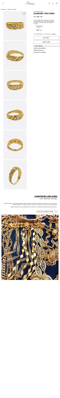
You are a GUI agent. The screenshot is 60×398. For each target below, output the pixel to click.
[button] (3, 3)
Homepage (4, 9)
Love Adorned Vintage (38, 11)
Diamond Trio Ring (12, 9)
